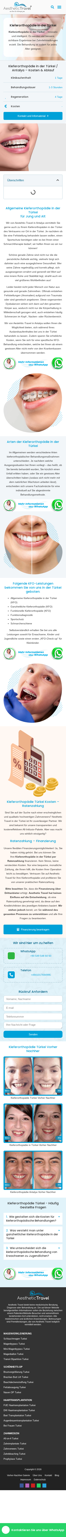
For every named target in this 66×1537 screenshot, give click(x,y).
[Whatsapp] (39, 1519)
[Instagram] (27, 1519)
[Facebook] (22, 1519)
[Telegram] (44, 1519)
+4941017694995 (40, 1008)
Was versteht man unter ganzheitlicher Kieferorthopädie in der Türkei (32, 1268)
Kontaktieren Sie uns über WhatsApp (37, 1530)
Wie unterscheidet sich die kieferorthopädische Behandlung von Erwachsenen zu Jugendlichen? (31, 1285)
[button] (59, 7)
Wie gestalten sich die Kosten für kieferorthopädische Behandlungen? (31, 1252)
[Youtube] (33, 1519)
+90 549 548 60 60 (41, 989)
